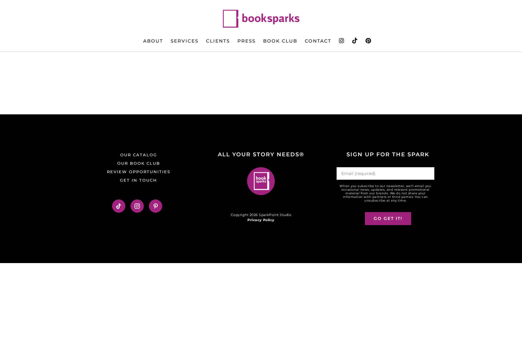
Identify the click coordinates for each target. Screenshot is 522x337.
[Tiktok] (119, 206)
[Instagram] (137, 206)
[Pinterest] (156, 206)
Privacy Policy (260, 220)
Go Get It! (388, 218)
